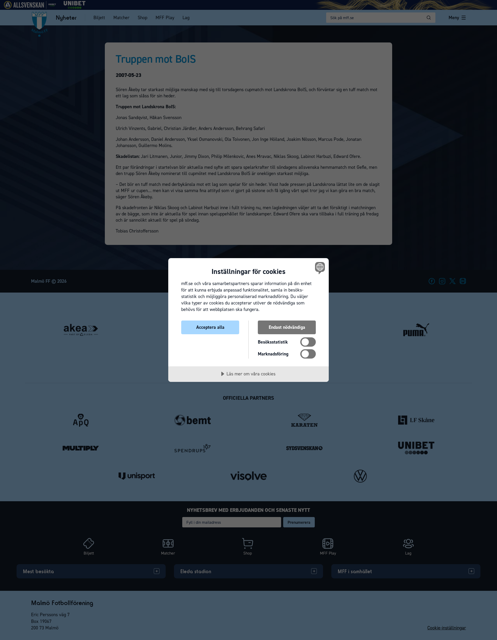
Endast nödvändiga (287, 327)
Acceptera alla (210, 327)
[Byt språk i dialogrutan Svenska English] (319, 268)
